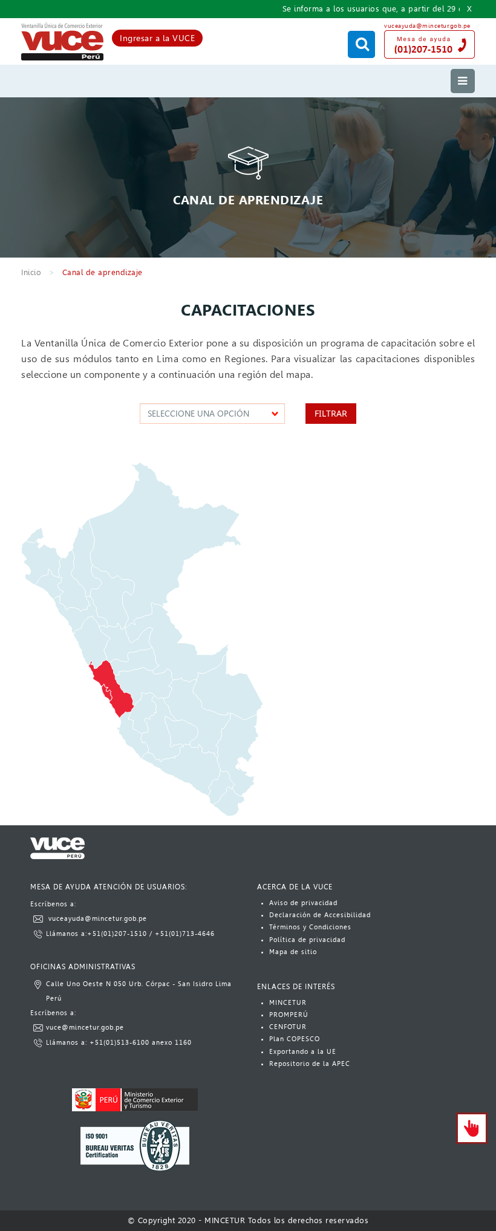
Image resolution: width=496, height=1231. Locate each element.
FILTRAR (331, 413)
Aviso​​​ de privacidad (303, 903)
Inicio (31, 272)
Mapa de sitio (293, 952)
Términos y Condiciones (310, 927)
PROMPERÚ (288, 1015)
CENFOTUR (288, 1027)
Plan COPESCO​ (294, 1039)
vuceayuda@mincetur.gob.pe (427, 25)
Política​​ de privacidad (307, 940)
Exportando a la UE (302, 1052)
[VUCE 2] (62, 41)
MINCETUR (288, 1003)
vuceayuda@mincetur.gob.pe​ (97, 919)
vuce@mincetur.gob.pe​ (85, 1027)
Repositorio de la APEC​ (309, 1064)
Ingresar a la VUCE (157, 38)
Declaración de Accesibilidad (320, 915)
